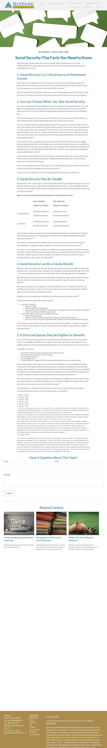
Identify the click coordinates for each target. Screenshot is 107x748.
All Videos (33, 732)
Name (6, 461)
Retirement (33, 718)
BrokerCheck (51, 723)
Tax (30, 725)
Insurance (33, 722)
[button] (42, 3)
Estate (31, 720)
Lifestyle (32, 727)
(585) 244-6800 (14, 718)
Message (7, 475)
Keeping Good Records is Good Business (49, 539)
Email (57, 461)
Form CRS (55, 717)
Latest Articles (34, 730)
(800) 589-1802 (17, 720)
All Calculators (34, 734)
